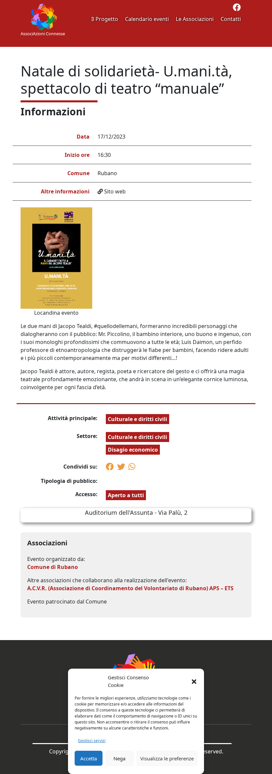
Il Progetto (104, 19)
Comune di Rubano (52, 567)
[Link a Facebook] (236, 8)
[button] (194, 681)
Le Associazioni (195, 19)
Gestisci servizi (91, 740)
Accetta (88, 758)
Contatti (231, 19)
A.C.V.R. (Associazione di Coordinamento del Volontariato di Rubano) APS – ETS (130, 588)
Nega (119, 758)
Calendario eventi (147, 19)
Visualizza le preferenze (167, 758)
